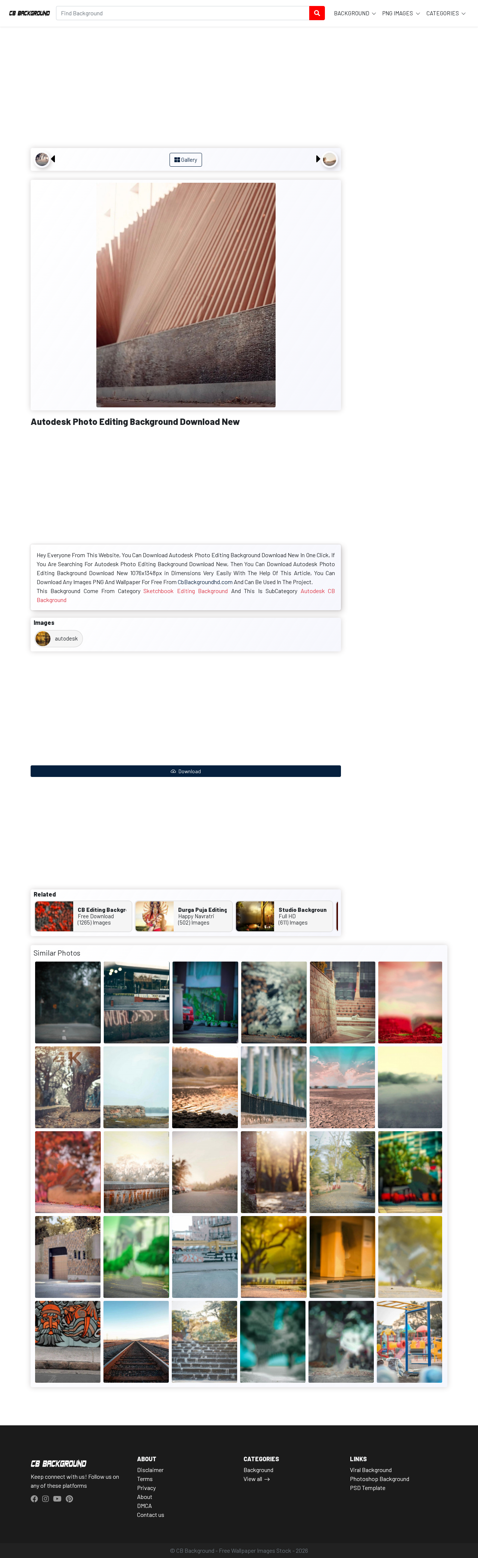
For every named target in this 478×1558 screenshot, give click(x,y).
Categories (443, 13)
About (144, 1496)
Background (352, 13)
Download (189, 771)
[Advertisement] (186, 88)
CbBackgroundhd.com (205, 581)
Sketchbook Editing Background (185, 590)
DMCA (144, 1505)
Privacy (146, 1487)
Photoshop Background (379, 1478)
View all (252, 1478)
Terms (145, 1478)
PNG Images (398, 13)
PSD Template (367, 1487)
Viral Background (371, 1469)
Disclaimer (150, 1469)
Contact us (150, 1514)
